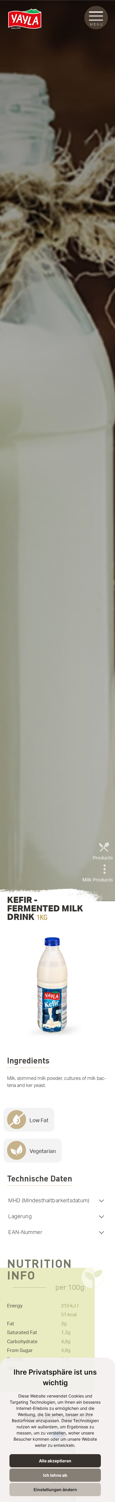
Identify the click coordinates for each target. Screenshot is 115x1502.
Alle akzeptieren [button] (55, 1460)
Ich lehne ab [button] (55, 1475)
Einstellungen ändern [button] (55, 1489)
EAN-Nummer (25, 1232)
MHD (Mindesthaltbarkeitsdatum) (48, 1200)
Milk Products (97, 880)
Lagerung (20, 1216)
